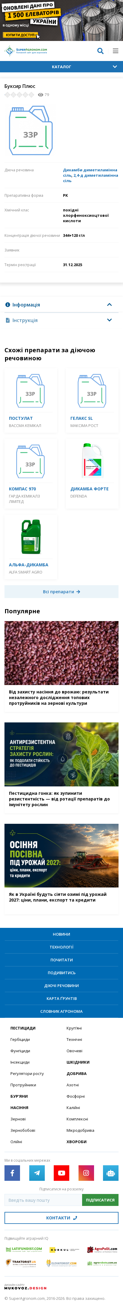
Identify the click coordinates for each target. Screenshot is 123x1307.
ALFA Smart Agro (25, 572)
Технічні (74, 1039)
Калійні (73, 1107)
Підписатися (100, 1200)
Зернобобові (22, 1130)
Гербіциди (20, 1039)
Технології (61, 947)
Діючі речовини (61, 985)
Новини (61, 934)
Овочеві (74, 1050)
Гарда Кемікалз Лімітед (24, 498)
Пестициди (23, 1028)
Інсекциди (20, 1062)
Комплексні (77, 1119)
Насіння (19, 1107)
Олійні (16, 1141)
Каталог (61, 66)
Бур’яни (19, 1096)
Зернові (18, 1119)
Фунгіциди (20, 1050)
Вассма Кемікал (25, 425)
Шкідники (78, 1062)
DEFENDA (78, 496)
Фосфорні (76, 1096)
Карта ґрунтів (62, 998)
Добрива (77, 1073)
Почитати (61, 960)
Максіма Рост (84, 425)
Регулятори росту (27, 1073)
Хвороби (77, 1141)
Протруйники (23, 1085)
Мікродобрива (80, 1130)
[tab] (61, 305)
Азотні (73, 1085)
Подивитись (62, 972)
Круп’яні (74, 1028)
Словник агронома (61, 1011)
